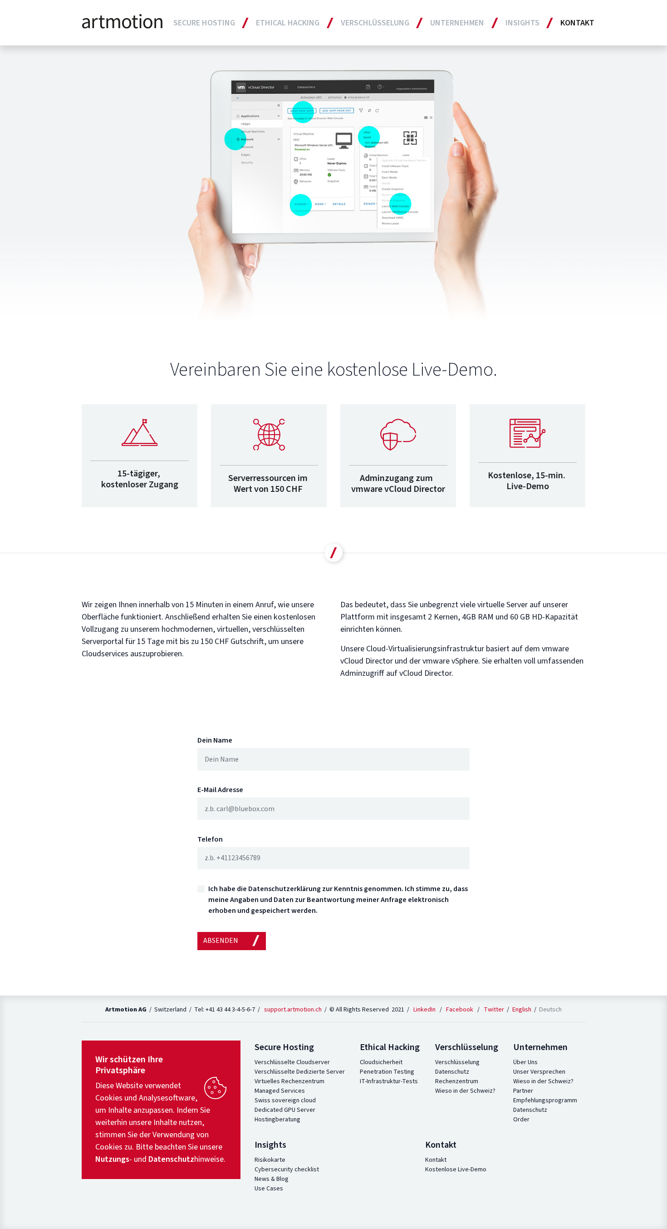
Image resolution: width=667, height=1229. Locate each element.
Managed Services (280, 1090)
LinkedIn (424, 1009)
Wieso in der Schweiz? (465, 1090)
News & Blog (272, 1179)
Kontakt (435, 1160)
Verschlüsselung (457, 1062)
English (522, 1009)
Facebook (459, 1009)
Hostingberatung (277, 1119)
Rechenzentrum (456, 1081)
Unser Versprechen (539, 1071)
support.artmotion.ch (293, 1009)
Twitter (494, 1009)
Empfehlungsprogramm (545, 1100)
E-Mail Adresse (220, 790)
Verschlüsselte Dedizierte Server (300, 1071)
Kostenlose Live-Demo (455, 1169)
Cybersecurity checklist (287, 1169)
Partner (523, 1090)
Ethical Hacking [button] (287, 23)
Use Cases (269, 1188)
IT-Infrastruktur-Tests (389, 1081)
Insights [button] (522, 23)
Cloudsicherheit (381, 1062)
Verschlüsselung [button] (375, 23)
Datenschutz (452, 1071)
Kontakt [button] (577, 23)
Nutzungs (112, 1159)
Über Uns (525, 1062)
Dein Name (214, 740)
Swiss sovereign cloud (285, 1100)
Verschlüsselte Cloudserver (292, 1062)
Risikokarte (270, 1160)
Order (521, 1119)
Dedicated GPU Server (285, 1110)
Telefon (210, 839)
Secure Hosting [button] (204, 23)
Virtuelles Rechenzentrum (289, 1081)
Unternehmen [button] (457, 23)
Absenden (220, 941)
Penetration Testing (387, 1071)
